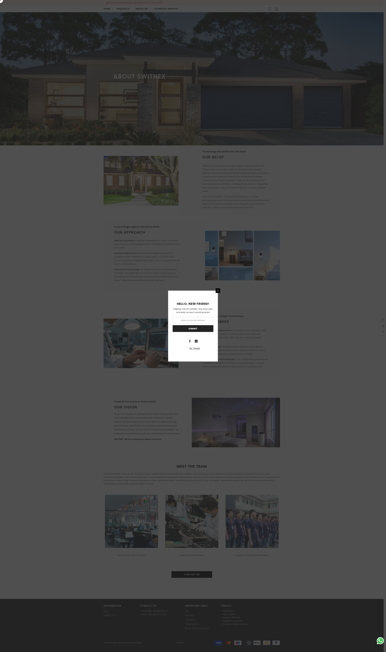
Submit (193, 328)
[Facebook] (190, 341)
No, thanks (195, 348)
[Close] (218, 290)
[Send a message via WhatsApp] (380, 641)
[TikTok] (196, 341)
